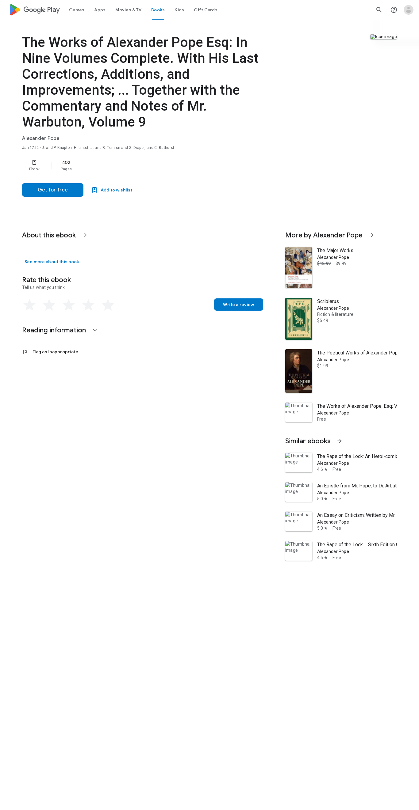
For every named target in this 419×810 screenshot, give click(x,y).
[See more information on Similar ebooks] (339, 440)
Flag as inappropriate (50, 352)
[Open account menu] (408, 9)
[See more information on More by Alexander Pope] (371, 235)
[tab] (76, 10)
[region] (144, 165)
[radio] (29, 305)
